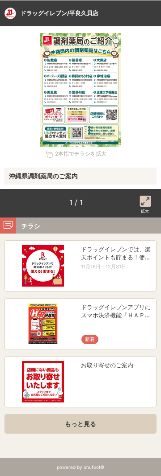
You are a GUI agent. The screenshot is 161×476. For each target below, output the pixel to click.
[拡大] (145, 200)
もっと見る (80, 423)
